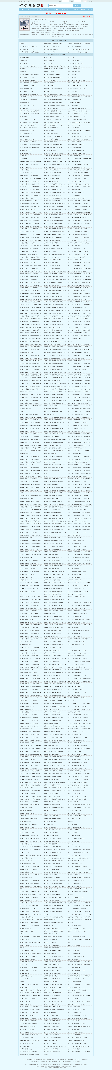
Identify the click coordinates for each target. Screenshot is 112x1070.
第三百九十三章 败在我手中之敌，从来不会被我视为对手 (57, 428)
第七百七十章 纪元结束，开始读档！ (77, 787)
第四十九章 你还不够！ (25, 102)
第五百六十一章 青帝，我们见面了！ (77, 588)
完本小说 (90, 10)
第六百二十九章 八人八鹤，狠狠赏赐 (52, 655)
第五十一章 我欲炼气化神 (74, 102)
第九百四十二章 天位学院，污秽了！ (52, 964)
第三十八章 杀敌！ (48, 91)
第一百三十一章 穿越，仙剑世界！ (52, 178)
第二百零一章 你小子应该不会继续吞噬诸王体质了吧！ (32, 245)
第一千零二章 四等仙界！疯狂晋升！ (52, 1023)
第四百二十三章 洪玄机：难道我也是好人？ (54, 456)
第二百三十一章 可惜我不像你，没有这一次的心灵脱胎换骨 (58, 274)
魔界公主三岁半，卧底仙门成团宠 (81, 1059)
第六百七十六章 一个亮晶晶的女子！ (28, 700)
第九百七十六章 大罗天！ (74, 998)
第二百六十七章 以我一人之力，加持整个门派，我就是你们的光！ (59, 307)
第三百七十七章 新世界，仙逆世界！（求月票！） (80, 411)
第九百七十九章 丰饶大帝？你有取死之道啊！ (79, 1001)
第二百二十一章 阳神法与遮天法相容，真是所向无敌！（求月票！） (36, 265)
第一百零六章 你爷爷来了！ (26, 156)
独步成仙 (72, 34)
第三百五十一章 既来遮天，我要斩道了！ (78, 386)
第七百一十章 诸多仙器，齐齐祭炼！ (77, 731)
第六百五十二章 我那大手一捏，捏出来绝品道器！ (31, 678)
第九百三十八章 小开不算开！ (27, 962)
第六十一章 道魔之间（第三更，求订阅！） (30, 113)
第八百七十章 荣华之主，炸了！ (51, 889)
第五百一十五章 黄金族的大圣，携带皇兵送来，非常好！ (57, 546)
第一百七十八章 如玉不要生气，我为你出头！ (30, 223)
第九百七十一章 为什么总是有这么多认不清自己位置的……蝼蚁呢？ (35, 995)
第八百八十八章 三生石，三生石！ (28, 908)
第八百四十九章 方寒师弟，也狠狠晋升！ (78, 866)
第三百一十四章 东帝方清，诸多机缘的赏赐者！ (55, 352)
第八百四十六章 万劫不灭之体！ (76, 863)
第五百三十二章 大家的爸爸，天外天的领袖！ (30, 563)
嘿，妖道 (77, 34)
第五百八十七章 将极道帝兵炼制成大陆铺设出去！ (31, 616)
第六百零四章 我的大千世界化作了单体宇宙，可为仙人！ (81, 630)
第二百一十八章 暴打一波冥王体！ (28, 262)
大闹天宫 (62, 1059)
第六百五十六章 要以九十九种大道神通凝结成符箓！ (56, 681)
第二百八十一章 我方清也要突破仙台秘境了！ (30, 321)
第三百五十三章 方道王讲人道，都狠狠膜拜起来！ (56, 389)
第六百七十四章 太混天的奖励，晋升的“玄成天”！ (55, 698)
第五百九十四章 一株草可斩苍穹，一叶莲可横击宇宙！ (57, 622)
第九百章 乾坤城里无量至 (50, 919)
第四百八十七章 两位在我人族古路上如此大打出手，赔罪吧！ (82, 518)
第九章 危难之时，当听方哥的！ (76, 63)
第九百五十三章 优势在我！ (26, 976)
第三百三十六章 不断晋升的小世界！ (77, 372)
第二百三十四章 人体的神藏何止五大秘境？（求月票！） (57, 276)
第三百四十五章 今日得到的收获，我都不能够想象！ (80, 380)
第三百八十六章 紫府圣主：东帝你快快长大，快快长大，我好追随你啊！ (37, 422)
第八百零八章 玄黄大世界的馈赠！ (76, 827)
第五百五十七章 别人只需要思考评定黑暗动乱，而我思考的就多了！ (60, 585)
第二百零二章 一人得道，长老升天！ (52, 245)
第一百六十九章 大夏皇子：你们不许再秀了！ (30, 215)
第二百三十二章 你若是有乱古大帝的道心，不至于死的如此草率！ (84, 274)
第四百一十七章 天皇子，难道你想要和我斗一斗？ (56, 450)
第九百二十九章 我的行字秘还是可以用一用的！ (31, 953)
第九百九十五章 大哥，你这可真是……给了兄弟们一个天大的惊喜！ (35, 1018)
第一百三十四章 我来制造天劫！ (51, 181)
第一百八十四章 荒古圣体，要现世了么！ (29, 229)
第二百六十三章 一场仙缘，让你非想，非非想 (30, 304)
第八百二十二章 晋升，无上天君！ (52, 841)
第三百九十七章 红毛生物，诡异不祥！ (77, 431)
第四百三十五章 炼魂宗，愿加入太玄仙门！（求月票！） (57, 467)
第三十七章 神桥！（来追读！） (27, 91)
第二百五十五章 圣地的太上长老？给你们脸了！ (55, 296)
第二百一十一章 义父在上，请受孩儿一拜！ (78, 254)
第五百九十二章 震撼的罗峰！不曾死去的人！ (79, 619)
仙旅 (55, 1059)
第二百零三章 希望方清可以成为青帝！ (29, 248)
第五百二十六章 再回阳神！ (26, 557)
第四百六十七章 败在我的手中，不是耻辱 (29, 501)
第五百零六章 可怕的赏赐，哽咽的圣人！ (53, 538)
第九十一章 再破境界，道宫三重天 (28, 142)
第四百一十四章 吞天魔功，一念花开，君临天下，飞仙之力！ (58, 448)
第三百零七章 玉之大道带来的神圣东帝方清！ (30, 347)
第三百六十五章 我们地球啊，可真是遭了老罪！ (55, 400)
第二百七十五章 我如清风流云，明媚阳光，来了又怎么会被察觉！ (35, 316)
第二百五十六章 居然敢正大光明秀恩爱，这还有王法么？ (81, 296)
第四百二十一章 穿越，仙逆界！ (76, 453)
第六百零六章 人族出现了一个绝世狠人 (53, 633)
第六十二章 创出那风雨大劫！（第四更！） (54, 113)
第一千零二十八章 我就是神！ (51, 49)
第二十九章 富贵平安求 (49, 83)
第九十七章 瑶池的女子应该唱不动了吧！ (29, 147)
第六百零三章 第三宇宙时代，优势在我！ (53, 630)
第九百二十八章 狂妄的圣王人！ (76, 950)
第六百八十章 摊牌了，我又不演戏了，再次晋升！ (80, 703)
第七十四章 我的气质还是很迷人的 (28, 125)
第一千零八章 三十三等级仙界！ (27, 1029)
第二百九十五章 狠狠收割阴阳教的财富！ (78, 333)
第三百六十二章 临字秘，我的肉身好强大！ (54, 397)
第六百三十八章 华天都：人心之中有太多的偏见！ (56, 664)
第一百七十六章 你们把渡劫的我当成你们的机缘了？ (56, 220)
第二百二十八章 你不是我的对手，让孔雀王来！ (55, 271)
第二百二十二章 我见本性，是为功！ (52, 265)
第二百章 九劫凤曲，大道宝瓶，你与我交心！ (79, 243)
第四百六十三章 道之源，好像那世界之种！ (78, 495)
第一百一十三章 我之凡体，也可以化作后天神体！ (56, 161)
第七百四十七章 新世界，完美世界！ (28, 768)
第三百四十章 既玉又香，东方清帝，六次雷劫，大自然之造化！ (35, 377)
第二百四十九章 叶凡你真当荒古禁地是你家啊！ (55, 290)
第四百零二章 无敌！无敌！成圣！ (52, 436)
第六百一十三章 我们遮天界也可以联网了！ (78, 639)
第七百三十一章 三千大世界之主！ (76, 751)
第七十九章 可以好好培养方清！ (27, 130)
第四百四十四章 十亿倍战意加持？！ (28, 479)
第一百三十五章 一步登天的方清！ (76, 181)
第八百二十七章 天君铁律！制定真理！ (53, 846)
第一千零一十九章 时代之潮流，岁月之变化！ (30, 1040)
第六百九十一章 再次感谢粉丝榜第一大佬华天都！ (56, 714)
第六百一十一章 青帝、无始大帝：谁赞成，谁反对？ (32, 639)
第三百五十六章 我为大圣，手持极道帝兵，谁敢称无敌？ (57, 391)
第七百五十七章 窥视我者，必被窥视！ (53, 776)
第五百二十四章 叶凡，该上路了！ (52, 554)
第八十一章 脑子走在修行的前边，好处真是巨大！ (80, 130)
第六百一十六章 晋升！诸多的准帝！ (77, 641)
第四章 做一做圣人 (24, 60)
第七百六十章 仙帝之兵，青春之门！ (52, 779)
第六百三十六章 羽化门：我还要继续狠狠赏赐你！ (80, 661)
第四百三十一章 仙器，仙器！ (27, 465)
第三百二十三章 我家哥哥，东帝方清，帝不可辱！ (56, 361)
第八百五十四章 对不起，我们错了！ (52, 872)
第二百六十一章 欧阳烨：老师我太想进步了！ (55, 302)
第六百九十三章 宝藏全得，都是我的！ (29, 717)
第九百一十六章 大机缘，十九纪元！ (77, 936)
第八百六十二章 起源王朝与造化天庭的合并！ (55, 880)
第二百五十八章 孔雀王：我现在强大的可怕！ (55, 299)
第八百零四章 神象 (48, 824)
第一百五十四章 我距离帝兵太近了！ (28, 201)
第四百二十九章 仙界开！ (50, 462)
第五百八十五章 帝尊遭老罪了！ (51, 613)
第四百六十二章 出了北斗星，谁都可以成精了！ (55, 495)
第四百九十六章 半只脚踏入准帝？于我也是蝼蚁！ (80, 526)
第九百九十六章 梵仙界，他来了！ (52, 1018)
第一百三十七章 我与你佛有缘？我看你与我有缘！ (56, 184)
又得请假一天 (23, 816)
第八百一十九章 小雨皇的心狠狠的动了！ (53, 838)
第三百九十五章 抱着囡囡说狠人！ (28, 431)
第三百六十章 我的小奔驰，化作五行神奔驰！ (79, 394)
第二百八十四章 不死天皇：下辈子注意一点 (30, 324)
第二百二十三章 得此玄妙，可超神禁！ (77, 265)
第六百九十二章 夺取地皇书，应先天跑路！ (78, 714)
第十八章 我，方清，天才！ (74, 71)
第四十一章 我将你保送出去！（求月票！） (54, 94)
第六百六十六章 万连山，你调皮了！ (77, 689)
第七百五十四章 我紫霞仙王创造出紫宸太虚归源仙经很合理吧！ (59, 773)
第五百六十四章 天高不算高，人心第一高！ (78, 591)
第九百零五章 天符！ (49, 925)
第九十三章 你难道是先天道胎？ (76, 142)
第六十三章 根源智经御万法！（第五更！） (78, 113)
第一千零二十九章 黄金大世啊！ (27, 49)
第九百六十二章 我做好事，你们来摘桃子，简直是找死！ (57, 984)
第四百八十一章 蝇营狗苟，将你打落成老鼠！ (79, 512)
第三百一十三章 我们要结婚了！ (27, 352)
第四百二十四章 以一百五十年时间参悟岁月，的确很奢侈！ (82, 456)
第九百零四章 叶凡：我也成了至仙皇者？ (29, 925)
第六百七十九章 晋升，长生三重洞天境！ (53, 703)
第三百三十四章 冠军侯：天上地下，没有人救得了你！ (32, 372)
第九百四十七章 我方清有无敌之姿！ (28, 970)
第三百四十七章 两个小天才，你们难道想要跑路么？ (56, 383)
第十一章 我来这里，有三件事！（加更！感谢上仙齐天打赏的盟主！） (60, 66)
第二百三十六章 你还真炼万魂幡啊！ (28, 279)
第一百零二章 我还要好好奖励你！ (76, 150)
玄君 (58, 1059)
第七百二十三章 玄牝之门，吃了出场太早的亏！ (31, 745)
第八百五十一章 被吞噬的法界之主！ (52, 869)
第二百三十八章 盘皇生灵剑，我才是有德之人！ (79, 279)
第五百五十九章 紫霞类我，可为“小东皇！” (30, 588)
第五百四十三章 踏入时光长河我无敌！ (77, 571)
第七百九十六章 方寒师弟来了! (51, 816)
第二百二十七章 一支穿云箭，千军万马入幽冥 (30, 271)
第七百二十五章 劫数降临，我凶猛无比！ (78, 745)
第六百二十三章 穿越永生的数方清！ (52, 650)
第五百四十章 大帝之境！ (74, 568)
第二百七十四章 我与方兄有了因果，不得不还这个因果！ (81, 313)
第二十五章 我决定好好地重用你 (27, 80)
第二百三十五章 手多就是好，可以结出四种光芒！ (80, 276)
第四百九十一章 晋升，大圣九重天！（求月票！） (31, 523)
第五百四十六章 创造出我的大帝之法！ (77, 574)
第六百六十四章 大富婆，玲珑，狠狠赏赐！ (30, 689)
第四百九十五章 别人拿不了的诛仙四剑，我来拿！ (56, 526)
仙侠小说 (35, 10)
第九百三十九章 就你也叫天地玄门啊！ (53, 962)
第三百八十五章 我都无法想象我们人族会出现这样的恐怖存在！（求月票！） (86, 420)
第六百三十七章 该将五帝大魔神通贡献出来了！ (31, 664)
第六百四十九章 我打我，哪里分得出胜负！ (30, 675)
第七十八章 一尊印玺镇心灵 (74, 128)
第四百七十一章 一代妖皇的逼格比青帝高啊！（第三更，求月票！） (60, 504)
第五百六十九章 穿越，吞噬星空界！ (77, 597)
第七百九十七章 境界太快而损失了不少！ (78, 816)
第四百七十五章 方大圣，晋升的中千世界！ (78, 507)
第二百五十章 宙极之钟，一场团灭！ (77, 290)
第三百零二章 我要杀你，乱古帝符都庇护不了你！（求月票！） (35, 341)
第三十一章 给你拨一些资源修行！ (28, 85)
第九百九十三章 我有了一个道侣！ (52, 1015)
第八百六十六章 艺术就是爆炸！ (76, 883)
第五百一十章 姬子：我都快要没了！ (77, 540)
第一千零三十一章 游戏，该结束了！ (52, 46)
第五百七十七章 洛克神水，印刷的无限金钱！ (79, 605)
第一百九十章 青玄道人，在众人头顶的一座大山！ (31, 234)
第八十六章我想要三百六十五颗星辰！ (53, 136)
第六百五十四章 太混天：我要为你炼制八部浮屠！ (80, 678)
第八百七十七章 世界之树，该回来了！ (29, 897)
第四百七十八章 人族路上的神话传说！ (77, 509)
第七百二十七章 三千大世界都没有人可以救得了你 (56, 748)
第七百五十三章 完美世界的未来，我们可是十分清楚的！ (33, 773)
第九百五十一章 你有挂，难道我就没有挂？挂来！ (56, 973)
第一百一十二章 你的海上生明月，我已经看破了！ (31, 161)
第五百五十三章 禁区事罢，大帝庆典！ (29, 582)
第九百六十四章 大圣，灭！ (26, 987)
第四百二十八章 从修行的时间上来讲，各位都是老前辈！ (33, 462)
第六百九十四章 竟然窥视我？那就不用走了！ (55, 717)
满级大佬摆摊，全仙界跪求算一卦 (65, 1061)
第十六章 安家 (23, 71)
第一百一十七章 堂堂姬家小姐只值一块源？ (78, 164)
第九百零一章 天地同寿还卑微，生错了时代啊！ (79, 919)
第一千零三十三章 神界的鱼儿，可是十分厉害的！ (80, 43)
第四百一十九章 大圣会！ (26, 453)
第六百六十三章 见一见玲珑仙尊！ (76, 686)
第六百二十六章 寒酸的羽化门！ (51, 653)
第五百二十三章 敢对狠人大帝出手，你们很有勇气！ (32, 554)
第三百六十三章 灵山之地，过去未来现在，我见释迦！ (81, 397)
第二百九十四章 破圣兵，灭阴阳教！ (52, 333)
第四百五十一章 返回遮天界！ (51, 484)
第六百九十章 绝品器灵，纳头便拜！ (28, 714)
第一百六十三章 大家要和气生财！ (28, 209)
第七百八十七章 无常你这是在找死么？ (53, 804)
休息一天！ (71, 934)
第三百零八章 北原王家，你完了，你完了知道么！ (56, 347)
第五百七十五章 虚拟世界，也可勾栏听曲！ (30, 605)
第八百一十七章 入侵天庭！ (74, 835)
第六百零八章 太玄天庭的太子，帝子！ (29, 636)
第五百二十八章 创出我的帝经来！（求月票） (79, 557)
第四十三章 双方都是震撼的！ (27, 97)
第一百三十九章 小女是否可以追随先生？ (29, 186)
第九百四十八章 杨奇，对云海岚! (52, 970)
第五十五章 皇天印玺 (24, 108)
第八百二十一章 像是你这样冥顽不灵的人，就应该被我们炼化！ (35, 841)
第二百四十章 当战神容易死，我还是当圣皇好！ (55, 282)
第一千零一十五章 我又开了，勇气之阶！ (78, 1035)
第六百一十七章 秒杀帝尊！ (26, 644)
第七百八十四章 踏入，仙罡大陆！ (52, 802)
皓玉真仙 (38, 34)
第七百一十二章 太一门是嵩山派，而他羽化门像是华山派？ (58, 734)
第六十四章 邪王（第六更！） (27, 116)
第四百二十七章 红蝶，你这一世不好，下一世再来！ (80, 459)
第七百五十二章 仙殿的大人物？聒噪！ (77, 771)
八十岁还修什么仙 (77, 1061)
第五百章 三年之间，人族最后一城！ (28, 532)
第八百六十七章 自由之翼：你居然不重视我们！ (31, 886)
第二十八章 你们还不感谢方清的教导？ (29, 83)
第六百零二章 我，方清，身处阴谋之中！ (29, 630)
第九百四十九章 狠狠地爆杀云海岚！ (77, 970)
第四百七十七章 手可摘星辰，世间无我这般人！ (55, 509)
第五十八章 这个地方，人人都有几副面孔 (29, 111)
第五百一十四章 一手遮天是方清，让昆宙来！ (30, 546)
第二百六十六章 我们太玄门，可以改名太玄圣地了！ (32, 307)
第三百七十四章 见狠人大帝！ (51, 408)
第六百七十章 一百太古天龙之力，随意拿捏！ (30, 695)
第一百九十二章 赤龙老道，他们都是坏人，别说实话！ (81, 234)
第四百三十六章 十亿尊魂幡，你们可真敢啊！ (79, 467)
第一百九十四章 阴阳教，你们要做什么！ (53, 237)
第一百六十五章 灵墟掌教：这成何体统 (77, 209)
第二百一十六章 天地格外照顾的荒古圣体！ (54, 259)
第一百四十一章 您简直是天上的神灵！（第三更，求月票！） (82, 186)
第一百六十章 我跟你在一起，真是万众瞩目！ (30, 206)
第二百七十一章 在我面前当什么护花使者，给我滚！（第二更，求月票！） (86, 310)
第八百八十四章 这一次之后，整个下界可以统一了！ (80, 903)
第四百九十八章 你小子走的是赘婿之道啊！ (54, 529)
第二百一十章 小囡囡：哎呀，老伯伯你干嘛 (54, 254)
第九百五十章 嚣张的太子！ (26, 973)
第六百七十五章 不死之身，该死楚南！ (77, 698)
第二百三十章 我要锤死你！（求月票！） (29, 274)
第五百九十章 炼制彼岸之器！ (27, 619)
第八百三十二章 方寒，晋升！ (27, 852)
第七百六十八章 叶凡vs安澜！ (27, 787)
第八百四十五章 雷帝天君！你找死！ (52, 863)
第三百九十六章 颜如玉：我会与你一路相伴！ (55, 431)
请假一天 (70, 821)
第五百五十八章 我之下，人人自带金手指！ (78, 585)
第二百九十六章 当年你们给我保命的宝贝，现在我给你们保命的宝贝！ (36, 335)
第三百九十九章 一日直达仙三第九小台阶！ (54, 434)
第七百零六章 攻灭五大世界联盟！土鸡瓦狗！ (55, 729)
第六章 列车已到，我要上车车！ (76, 60)
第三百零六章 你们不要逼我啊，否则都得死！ (79, 344)
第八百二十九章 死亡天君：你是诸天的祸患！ (30, 849)
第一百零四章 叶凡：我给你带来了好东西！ (54, 153)
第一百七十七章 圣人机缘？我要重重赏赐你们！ (79, 220)
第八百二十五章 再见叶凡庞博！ (51, 844)
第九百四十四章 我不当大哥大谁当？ (28, 967)
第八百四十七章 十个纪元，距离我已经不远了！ (31, 866)
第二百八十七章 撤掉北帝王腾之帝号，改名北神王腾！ (32, 327)
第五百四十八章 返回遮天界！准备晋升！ (53, 577)
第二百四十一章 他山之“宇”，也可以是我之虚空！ (80, 282)
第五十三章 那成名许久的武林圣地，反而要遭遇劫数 (56, 105)
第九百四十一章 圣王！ (25, 964)
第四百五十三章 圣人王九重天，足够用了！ (30, 487)
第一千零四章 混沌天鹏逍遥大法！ (28, 1026)
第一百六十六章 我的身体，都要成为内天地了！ (31, 212)
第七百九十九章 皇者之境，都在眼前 (52, 818)
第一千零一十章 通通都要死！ (27, 1032)
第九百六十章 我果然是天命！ (75, 981)
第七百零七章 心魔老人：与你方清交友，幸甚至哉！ (80, 729)
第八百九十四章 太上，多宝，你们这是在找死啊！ (31, 914)
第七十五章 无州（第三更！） (75, 125)
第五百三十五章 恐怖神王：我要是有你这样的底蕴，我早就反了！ (35, 566)
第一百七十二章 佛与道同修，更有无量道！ (30, 217)
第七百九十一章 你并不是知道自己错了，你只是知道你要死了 (82, 807)
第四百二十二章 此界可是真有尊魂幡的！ (29, 456)
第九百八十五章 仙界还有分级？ (76, 1007)
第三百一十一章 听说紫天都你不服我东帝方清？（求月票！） (58, 349)
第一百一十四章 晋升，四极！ (75, 161)
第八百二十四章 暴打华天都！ (27, 844)
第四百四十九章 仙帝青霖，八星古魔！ (77, 481)
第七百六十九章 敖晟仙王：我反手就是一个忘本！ (56, 787)
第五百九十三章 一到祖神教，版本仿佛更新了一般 (31, 622)
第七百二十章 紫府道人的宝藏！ (27, 743)
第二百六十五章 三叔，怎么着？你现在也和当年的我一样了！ (82, 304)
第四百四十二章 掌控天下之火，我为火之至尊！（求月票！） (34, 476)
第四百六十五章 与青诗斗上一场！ (52, 498)
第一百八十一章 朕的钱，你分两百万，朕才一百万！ (32, 226)
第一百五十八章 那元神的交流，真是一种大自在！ (56, 203)
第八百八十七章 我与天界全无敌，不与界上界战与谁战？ (81, 905)
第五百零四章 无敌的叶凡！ (74, 535)
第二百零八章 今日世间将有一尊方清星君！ (78, 251)
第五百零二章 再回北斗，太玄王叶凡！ (77, 532)
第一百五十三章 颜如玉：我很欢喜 (76, 198)
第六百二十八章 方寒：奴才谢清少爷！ (29, 655)
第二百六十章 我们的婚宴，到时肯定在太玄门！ (31, 302)
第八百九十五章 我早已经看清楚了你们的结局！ (79, 914)
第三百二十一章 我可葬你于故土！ (76, 358)
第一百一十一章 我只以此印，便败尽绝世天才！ (79, 158)
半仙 (62, 36)
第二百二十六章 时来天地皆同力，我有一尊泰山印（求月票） (82, 268)
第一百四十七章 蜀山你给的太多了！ (77, 192)
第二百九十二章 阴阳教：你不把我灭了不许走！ (79, 330)
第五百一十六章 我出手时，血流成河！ (77, 546)
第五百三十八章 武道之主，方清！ (28, 568)
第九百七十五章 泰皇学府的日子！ (52, 998)
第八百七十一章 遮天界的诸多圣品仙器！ (78, 889)
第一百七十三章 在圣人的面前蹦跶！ (52, 217)
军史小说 (49, 10)
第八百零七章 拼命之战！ (50, 827)
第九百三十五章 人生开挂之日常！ (28, 959)
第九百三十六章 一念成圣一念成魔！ (52, 959)
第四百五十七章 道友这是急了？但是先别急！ (55, 490)
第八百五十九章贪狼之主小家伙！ (52, 877)
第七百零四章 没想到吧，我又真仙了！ (77, 726)
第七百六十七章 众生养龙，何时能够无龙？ (78, 785)
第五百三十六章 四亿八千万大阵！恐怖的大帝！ (55, 566)
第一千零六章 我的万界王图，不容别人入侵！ (55, 1029)
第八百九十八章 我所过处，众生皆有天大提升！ (79, 917)
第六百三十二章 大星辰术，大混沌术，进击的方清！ (56, 658)
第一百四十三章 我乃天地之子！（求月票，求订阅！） (57, 189)
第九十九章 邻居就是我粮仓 (74, 147)
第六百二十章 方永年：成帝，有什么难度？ (30, 647)
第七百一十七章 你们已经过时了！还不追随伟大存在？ (32, 740)
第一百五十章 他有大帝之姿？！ (76, 195)
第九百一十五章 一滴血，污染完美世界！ (53, 936)
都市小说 (42, 10)
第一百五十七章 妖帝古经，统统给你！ (29, 203)
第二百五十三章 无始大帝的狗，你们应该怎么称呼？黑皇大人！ (83, 293)
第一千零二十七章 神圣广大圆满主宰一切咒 (78, 49)
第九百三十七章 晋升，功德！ (75, 959)
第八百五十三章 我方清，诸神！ (27, 872)
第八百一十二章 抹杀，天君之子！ (28, 832)
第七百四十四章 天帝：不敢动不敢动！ (29, 765)
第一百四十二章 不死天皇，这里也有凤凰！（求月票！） (33, 189)
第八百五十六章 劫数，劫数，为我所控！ (29, 875)
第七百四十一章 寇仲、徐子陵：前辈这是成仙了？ (31, 762)
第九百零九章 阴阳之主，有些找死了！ (77, 928)
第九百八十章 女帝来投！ (26, 1004)
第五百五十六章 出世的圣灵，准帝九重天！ (30, 585)
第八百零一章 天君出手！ (26, 821)
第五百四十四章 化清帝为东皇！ (27, 574)
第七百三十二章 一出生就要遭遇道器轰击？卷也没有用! (33, 754)
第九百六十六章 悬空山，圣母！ (51, 990)
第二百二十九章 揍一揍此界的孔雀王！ (77, 271)
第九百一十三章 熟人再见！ (50, 934)
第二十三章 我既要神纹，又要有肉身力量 (53, 77)
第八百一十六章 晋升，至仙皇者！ (52, 835)
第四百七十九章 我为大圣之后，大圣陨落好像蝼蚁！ (32, 512)
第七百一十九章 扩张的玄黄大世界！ (77, 740)
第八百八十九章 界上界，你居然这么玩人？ (54, 908)
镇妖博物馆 (82, 34)
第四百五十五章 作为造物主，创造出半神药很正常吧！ (81, 487)
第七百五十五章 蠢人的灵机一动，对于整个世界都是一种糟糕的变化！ (85, 773)
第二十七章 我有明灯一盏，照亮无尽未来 (78, 80)
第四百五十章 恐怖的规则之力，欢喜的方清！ (30, 484)
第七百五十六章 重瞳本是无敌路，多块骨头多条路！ (32, 776)
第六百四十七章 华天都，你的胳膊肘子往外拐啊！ (56, 672)
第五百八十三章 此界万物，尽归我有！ (77, 611)
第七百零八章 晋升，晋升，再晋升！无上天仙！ (31, 731)
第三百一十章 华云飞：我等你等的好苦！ (29, 349)
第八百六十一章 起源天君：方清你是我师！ (30, 880)
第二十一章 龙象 (72, 74)
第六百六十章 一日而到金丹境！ (76, 684)
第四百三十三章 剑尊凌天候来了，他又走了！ (79, 465)
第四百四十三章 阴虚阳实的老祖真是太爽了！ (79, 476)
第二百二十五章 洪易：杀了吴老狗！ (52, 268)
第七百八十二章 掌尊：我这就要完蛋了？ (78, 799)
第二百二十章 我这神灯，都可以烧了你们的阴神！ (80, 262)
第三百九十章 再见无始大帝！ (51, 425)
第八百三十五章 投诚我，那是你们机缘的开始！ (31, 855)
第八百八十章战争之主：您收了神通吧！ (29, 900)
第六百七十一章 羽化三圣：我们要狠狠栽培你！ (55, 695)
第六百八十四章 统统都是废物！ (27, 709)
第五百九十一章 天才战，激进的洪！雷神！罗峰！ (56, 619)
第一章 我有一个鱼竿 (24, 57)
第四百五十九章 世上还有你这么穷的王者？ (54, 493)
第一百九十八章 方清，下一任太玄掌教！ (78, 240)
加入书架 (85, 16)
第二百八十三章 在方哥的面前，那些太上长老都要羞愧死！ (82, 321)
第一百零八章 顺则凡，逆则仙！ (76, 156)
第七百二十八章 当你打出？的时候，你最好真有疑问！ (81, 748)
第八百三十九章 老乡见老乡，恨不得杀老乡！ (55, 858)
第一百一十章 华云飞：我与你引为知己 (53, 158)
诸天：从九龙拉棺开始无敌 (30, 1064)
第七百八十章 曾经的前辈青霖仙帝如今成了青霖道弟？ (32, 799)
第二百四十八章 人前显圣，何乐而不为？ (29, 290)
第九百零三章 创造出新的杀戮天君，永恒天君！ (55, 922)
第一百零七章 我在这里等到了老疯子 (52, 156)
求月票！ (70, 341)
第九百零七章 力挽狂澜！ (26, 928)
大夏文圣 (68, 34)
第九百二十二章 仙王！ (25, 945)
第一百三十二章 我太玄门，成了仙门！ (77, 178)
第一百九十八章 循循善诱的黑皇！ (28, 243)
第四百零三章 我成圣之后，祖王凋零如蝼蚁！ (79, 436)
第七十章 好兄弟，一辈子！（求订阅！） (29, 122)
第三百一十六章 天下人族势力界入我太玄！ (30, 355)
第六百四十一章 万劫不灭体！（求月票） (53, 667)
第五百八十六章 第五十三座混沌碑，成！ (78, 613)
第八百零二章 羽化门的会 (50, 821)
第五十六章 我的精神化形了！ (51, 108)
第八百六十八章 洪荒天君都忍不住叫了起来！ (55, 886)
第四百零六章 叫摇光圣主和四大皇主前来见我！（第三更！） (82, 439)
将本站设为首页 (22, 1)
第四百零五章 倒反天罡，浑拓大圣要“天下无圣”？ (55, 439)
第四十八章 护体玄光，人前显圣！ (76, 99)
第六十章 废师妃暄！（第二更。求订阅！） (78, 111)
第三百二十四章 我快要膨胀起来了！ (77, 361)
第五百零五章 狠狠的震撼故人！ (27, 538)
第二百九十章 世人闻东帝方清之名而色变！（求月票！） (33, 330)
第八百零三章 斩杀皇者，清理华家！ (28, 824)
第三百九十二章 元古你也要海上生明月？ (29, 428)
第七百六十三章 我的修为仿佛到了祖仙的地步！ (55, 782)
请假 (45, 813)
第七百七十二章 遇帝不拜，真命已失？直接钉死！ (56, 790)
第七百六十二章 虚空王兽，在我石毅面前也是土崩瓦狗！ (33, 782)
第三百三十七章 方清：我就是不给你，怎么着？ (31, 375)
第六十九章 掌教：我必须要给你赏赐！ (77, 119)
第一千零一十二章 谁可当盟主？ (76, 1032)
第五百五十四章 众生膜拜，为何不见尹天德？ (55, 582)
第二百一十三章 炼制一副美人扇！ (52, 257)
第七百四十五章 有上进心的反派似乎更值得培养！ (56, 765)
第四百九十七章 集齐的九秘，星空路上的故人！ (31, 529)
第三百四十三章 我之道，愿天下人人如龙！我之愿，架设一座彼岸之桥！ (37, 380)
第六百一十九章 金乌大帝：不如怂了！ (77, 644)
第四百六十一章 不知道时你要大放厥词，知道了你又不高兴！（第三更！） (37, 495)
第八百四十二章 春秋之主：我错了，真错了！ (55, 860)
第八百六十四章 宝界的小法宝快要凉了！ (29, 883)
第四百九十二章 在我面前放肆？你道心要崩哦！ (55, 523)
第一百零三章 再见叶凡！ (26, 153)
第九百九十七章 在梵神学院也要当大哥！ (78, 1018)
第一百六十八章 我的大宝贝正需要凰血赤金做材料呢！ (81, 212)
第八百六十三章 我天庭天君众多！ (76, 880)
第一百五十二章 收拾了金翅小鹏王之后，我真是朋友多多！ (58, 198)
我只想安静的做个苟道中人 (50, 34)
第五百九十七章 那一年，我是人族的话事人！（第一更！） (58, 625)
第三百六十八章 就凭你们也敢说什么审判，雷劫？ (56, 403)
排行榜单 (83, 10)
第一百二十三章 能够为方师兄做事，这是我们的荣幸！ (81, 170)
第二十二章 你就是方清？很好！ (27, 77)
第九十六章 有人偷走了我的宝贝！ (76, 144)
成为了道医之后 (53, 36)
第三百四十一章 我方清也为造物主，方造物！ (55, 377)
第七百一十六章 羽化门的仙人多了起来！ (78, 737)
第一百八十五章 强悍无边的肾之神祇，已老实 (55, 229)
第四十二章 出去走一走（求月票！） (77, 94)
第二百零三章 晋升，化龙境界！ (76, 245)
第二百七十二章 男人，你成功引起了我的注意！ (31, 313)
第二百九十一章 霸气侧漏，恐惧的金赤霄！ (54, 330)
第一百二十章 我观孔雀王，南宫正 (76, 167)
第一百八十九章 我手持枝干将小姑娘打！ (78, 231)
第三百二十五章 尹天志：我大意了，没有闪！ (30, 363)
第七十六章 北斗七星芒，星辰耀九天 (28, 128)
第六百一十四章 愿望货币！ (26, 641)
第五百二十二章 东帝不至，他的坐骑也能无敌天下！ (80, 552)
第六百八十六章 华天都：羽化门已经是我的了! (79, 709)
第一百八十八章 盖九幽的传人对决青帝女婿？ (55, 231)
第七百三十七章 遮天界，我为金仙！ (77, 757)
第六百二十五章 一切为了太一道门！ (28, 653)
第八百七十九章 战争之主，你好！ (76, 897)
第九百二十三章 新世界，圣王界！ (52, 945)
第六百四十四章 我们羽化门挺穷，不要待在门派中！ (56, 670)
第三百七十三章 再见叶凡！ (26, 408)
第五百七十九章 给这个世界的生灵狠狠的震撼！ (55, 608)
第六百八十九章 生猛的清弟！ (75, 712)
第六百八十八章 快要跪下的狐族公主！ (53, 712)
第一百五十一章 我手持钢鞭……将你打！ (29, 198)
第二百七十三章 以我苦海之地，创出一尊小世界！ (56, 313)
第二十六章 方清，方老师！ (50, 80)
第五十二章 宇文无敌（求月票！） (28, 105)
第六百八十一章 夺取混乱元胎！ (27, 706)
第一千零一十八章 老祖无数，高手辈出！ (78, 1037)
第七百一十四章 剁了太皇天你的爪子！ (29, 737)
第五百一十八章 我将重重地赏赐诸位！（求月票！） (56, 549)
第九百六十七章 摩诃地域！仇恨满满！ (77, 990)
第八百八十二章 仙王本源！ (74, 900)
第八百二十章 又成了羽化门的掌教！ (77, 838)
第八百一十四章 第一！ (73, 832)
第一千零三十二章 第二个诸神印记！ (28, 46)
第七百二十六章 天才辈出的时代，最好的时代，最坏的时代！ (34, 748)
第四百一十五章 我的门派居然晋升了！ (77, 448)
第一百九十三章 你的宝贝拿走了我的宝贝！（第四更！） (33, 237)
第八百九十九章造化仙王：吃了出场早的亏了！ (31, 919)
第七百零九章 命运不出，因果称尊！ (52, 731)
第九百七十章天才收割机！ (74, 992)
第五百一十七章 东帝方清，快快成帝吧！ (29, 549)
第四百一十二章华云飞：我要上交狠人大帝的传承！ (80, 445)
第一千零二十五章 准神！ (50, 52)
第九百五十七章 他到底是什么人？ (52, 978)
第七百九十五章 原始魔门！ (74, 813)
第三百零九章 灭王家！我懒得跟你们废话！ (78, 347)
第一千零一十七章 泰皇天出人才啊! (52, 1037)
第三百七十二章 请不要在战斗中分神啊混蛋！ (79, 406)
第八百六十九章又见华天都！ (75, 886)
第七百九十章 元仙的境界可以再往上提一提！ (55, 807)
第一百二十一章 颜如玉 (25, 170)
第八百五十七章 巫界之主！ (50, 875)
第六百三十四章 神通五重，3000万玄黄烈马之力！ (32, 661)
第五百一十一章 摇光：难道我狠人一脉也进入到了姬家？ (33, 543)
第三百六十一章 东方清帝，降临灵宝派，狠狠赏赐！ (32, 397)
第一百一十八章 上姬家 (25, 167)
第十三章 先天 (23, 69)
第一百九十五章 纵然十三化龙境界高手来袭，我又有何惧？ (82, 237)
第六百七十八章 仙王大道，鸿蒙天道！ (29, 703)
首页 (22, 10)
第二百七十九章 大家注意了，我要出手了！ (54, 318)
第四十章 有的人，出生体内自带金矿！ (29, 94)
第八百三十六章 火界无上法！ (51, 855)
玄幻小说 (29, 10)
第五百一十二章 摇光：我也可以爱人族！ (53, 543)
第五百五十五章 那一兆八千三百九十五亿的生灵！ (80, 582)
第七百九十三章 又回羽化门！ (75, 810)
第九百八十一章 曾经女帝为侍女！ (52, 1004)
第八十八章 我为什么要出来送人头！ (28, 139)
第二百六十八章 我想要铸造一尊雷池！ (77, 307)
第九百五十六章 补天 (24, 978)
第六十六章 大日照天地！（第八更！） (77, 116)
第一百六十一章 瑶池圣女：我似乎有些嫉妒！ (55, 206)
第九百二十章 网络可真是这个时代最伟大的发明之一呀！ (33, 942)
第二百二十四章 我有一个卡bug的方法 (29, 268)
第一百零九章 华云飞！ (25, 158)
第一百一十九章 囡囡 (49, 167)
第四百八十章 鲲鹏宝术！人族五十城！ (53, 512)
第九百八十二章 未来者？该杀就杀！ (77, 1004)
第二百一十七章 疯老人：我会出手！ (77, 259)
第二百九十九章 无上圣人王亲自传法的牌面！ (30, 338)
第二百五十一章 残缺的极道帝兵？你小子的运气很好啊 (32, 293)
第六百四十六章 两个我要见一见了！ (28, 672)
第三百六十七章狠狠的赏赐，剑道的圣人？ (30, 403)
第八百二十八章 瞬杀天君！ (74, 846)
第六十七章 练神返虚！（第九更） (28, 119)
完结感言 (69, 23)
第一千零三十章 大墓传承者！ (75, 46)
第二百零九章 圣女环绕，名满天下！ (28, 254)
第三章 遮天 (71, 57)
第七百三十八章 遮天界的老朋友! (27, 759)
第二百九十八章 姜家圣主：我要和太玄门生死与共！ (80, 335)
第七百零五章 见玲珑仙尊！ (26, 729)
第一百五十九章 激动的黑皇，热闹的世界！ (78, 203)
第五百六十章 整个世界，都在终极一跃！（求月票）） (57, 588)
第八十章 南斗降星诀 (49, 130)
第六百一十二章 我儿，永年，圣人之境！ (53, 639)
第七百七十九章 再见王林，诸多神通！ (77, 796)
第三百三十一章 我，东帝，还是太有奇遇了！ (30, 369)
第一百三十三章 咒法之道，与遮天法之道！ (30, 181)
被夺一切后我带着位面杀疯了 (52, 1061)
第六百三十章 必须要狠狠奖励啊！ (76, 655)
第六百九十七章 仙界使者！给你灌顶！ (53, 720)
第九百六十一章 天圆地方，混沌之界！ (29, 984)
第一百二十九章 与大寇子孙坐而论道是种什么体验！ (80, 175)
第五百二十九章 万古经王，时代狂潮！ (29, 560)
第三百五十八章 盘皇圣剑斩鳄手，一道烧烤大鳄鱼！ (32, 394)
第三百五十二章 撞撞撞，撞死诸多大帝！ (29, 389)
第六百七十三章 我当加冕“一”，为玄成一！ (30, 698)
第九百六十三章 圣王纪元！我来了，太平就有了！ (31, 990)
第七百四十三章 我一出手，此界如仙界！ (78, 762)
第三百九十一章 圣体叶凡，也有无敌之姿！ (78, 425)
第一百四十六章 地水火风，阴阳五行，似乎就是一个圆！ (57, 192)
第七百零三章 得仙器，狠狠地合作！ (52, 726)
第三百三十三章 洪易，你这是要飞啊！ (77, 369)
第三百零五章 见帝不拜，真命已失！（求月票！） (56, 344)
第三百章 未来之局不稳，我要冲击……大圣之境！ (55, 338)
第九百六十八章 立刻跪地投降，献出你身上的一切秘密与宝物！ (35, 992)
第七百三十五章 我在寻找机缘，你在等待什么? (31, 757)
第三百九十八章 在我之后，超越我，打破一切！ (31, 434)
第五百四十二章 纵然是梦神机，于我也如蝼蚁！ (55, 571)
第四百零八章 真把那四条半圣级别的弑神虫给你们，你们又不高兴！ (60, 442)
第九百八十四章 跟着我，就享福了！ (52, 1007)
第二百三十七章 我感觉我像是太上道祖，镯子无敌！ (56, 279)
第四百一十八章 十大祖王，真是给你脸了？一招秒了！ (81, 450)
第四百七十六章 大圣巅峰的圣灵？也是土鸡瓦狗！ (31, 509)
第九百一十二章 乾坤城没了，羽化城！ (77, 931)
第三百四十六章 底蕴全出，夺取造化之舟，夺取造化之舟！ (34, 383)
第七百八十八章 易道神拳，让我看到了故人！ (79, 804)
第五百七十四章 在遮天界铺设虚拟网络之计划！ (79, 602)
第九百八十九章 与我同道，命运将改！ (29, 1012)
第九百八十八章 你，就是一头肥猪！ (77, 1009)
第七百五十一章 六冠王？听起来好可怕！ (53, 771)
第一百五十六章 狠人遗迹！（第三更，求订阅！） (80, 201)
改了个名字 (71, 700)
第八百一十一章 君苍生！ (74, 830)
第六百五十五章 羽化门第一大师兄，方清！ (30, 681)
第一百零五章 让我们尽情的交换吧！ (77, 153)
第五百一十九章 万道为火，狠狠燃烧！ (77, 549)
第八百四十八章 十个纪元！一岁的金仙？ (53, 866)
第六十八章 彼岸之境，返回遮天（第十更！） (55, 119)
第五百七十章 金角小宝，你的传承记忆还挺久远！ (31, 599)
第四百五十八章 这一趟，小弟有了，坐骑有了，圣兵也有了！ (82, 490)
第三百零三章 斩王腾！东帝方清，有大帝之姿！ (55, 341)
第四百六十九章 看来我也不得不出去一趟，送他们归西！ (81, 501)
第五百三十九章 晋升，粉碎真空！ (52, 568)
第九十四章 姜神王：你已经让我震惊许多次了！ (31, 144)
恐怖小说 (69, 10)
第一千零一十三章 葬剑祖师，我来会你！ (29, 1035)
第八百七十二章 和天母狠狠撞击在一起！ (29, 891)
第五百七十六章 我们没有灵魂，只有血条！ (54, 605)
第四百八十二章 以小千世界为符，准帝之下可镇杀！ (32, 515)
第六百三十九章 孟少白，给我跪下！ (77, 664)
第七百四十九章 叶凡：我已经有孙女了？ (78, 768)
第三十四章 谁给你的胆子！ (26, 88)
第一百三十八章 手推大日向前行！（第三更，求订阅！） (81, 184)
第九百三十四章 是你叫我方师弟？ (76, 956)
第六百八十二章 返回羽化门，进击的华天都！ (55, 706)
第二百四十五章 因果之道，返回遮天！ (29, 288)
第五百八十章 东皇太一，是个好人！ (77, 608)
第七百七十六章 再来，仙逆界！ (76, 793)
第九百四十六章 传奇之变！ (74, 967)
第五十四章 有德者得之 (73, 105)
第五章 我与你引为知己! (49, 60)
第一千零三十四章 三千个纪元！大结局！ (53, 43)
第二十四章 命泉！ (72, 77)
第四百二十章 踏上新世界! (50, 453)
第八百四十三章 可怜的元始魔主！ (76, 860)
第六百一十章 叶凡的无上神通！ (76, 636)
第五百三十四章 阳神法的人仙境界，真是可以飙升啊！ (81, 563)
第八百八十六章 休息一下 (26, 903)
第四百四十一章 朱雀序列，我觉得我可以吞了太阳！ (80, 473)
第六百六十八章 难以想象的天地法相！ (53, 692)
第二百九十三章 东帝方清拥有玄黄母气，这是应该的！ (32, 333)
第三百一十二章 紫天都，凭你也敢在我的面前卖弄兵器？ (81, 349)
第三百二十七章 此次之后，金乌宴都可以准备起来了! (80, 363)
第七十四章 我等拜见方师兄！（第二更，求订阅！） (56, 125)
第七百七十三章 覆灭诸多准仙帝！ (76, 790)
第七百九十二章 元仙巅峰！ (50, 810)
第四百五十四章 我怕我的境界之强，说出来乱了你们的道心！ (58, 487)
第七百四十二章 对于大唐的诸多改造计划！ (54, 762)
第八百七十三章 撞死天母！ (50, 891)
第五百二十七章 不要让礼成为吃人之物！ (53, 557)
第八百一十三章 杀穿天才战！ (51, 832)
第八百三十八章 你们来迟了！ (27, 858)
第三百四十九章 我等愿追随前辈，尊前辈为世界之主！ (32, 386)
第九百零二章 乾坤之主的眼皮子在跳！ (29, 922)
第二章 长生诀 (47, 57)
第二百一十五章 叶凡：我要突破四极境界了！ (30, 259)
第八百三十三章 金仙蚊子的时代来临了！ (53, 852)
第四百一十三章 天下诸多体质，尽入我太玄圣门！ (31, 448)
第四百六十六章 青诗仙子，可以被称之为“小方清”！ (80, 498)
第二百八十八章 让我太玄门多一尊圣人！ (53, 327)
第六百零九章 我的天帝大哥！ (51, 636)
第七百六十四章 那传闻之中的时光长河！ (78, 782)
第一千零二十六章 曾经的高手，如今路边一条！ (31, 52)
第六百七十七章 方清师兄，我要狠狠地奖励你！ (55, 700)
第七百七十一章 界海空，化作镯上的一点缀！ (30, 790)
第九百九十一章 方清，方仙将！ (76, 1012)
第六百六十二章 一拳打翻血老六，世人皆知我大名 (56, 686)
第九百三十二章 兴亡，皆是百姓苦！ (28, 956)
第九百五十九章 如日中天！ (50, 981)
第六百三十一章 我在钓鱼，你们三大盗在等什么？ (31, 658)
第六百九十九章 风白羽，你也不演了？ (29, 723)
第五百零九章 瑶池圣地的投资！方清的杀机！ (55, 540)
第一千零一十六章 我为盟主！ (27, 1037)
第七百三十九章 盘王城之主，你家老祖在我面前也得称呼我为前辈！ (60, 759)
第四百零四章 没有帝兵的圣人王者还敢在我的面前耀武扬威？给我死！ (36, 439)
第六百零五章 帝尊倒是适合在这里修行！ (29, 633)
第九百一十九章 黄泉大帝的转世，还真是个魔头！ (80, 939)
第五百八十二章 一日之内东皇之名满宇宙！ (54, 611)
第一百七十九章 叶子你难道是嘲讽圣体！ (53, 223)
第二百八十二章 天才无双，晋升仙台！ (53, 321)
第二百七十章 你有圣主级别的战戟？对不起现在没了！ (57, 310)
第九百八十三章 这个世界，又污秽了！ (29, 1007)
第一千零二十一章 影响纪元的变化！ (77, 1040)
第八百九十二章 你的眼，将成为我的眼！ (53, 911)
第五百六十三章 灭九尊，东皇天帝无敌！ (53, 591)
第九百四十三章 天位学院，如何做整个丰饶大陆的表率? (81, 964)
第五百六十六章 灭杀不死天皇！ (76, 594)
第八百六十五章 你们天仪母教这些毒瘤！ (53, 883)
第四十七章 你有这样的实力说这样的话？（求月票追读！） (58, 99)
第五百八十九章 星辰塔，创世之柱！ (77, 616)
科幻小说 (63, 10)
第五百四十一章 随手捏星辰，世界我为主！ (30, 571)
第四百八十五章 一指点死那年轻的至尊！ (29, 518)
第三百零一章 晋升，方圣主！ (75, 338)
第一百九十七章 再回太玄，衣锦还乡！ (53, 240)
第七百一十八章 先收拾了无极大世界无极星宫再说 (56, 740)
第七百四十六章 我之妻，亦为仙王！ (77, 765)
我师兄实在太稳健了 (61, 34)
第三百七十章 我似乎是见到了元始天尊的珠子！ (31, 406)
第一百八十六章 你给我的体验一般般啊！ (78, 229)
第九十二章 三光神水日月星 (50, 142)
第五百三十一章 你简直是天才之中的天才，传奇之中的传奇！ (82, 560)
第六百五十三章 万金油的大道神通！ (52, 678)
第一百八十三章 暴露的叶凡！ (75, 226)
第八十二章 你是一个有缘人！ (27, 133)
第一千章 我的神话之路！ (74, 1021)
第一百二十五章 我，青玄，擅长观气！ (53, 172)
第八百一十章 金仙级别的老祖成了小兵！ (53, 830)
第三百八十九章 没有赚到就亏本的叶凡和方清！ (31, 425)
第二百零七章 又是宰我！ (50, 251)
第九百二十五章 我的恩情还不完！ (52, 948)
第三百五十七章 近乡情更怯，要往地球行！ (78, 391)
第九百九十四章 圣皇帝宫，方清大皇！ (77, 1015)
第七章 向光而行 (23, 63)
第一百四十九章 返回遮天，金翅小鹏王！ (53, 195)
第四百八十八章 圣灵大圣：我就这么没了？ (30, 521)
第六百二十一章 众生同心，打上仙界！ (53, 647)
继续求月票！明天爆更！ (50, 414)
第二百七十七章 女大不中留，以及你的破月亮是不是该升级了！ (83, 316)
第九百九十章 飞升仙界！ (50, 1012)
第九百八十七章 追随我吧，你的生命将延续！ (55, 1009)
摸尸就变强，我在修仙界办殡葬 (47, 1059)
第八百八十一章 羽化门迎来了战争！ (52, 900)
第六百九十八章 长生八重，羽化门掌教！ (78, 720)
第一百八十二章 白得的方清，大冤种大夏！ (54, 226)
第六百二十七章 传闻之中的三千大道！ (77, 653)
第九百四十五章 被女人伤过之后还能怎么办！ (55, 967)
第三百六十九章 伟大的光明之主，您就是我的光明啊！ (81, 403)
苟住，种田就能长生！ (69, 1059)
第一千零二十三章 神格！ (50, 1043)
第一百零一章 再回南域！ (50, 150)
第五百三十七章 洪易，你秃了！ (76, 566)
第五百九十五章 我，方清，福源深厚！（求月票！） (80, 622)
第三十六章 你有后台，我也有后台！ (77, 88)
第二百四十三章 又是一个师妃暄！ (52, 285)
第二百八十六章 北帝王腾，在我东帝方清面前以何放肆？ (81, 324)
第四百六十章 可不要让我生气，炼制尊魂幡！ (79, 493)
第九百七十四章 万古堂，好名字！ (28, 998)
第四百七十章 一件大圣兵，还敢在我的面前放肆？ (31, 504)
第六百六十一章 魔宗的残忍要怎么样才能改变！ (31, 686)
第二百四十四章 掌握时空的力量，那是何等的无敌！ (80, 285)
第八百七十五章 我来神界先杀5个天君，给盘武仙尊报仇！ (33, 894)
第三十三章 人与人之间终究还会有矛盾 (77, 85)
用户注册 (91, 1)
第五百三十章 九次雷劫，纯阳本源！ (52, 560)
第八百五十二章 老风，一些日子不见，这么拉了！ (80, 869)
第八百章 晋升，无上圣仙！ (74, 818)
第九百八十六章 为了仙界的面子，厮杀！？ (30, 1009)
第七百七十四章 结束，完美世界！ (28, 793)
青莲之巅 (42, 34)
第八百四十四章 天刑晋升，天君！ (28, 863)
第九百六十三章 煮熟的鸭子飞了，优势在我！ (79, 984)
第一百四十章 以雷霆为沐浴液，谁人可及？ (54, 186)
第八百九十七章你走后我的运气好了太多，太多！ (55, 917)
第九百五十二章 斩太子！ (74, 973)
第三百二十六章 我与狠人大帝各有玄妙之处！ (55, 363)
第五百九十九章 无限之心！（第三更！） (29, 627)
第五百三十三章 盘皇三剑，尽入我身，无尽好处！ (56, 563)
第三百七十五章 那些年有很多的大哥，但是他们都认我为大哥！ (83, 408)
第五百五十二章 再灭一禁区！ (75, 580)
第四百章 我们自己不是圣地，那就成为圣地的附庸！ (80, 434)
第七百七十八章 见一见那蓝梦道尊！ (52, 796)
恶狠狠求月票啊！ (48, 535)
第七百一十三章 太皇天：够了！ (76, 734)
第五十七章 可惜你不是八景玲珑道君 (77, 108)
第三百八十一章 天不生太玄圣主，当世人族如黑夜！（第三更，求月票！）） (62, 417)
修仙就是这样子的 (89, 34)
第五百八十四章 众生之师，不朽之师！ (29, 613)
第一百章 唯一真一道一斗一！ (27, 150)
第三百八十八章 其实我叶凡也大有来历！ (78, 422)
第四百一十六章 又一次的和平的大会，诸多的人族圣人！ (33, 450)
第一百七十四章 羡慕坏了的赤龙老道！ (77, 217)
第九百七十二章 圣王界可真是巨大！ (52, 995)
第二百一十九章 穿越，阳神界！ (51, 262)
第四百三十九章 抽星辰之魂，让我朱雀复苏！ (79, 470)
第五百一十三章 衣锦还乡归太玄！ (76, 543)
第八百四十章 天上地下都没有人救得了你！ (78, 858)
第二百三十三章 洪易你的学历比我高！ (29, 276)
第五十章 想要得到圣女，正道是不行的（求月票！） (56, 102)
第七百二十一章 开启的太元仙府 (51, 743)
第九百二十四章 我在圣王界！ (75, 945)
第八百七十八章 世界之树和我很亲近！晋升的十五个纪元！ (58, 897)
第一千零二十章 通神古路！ (50, 1040)
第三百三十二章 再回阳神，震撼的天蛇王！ (54, 369)
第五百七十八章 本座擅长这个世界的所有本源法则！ (32, 608)
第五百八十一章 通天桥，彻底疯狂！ (28, 611)
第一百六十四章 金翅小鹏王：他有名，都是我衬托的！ (57, 209)
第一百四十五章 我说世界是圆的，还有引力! (30, 192)
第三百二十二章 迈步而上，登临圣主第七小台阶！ (31, 361)
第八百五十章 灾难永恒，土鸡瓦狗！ (28, 869)
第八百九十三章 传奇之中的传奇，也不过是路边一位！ (81, 911)
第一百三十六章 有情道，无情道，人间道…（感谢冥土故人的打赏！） (36, 184)
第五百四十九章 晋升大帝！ (74, 577)
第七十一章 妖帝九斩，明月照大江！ (52, 122)
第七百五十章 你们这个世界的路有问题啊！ (30, 771)
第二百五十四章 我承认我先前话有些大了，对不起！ (32, 296)
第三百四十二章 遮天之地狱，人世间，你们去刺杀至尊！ (81, 377)
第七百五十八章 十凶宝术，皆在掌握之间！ (78, 776)
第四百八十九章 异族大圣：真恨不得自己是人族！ (56, 521)
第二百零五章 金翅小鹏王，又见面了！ (77, 248)
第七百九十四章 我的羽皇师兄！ (27, 813)
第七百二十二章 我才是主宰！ (75, 743)
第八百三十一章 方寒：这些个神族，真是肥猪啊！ (80, 849)
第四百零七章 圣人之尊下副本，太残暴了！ (30, 442)
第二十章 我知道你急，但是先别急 (52, 74)
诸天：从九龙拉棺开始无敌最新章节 (34, 16)
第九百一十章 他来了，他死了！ (27, 931)
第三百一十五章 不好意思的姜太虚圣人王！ (78, 352)
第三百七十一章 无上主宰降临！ (51, 406)
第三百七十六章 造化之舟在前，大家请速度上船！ (56, 411)
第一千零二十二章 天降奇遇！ (27, 1043)
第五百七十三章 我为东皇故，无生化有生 (53, 602)
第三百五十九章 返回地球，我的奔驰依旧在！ (55, 394)
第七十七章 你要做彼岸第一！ (51, 128)
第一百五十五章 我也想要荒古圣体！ (52, 201)
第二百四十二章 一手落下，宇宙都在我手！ (30, 285)
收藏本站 (30, 1)
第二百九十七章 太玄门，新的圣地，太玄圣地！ (55, 335)
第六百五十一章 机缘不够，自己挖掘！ (77, 675)
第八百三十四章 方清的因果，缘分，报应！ (78, 852)
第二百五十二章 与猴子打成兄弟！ (52, 293)
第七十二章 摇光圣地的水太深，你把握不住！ (79, 122)
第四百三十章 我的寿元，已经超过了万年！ (78, 462)
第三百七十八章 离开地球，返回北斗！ (29, 414)
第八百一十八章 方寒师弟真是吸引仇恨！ (29, 838)
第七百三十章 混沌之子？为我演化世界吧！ (54, 751)
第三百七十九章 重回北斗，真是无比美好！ (78, 414)
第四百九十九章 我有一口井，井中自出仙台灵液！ (80, 529)
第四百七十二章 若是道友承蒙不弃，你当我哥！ (79, 504)
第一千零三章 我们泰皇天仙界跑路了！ (77, 1023)
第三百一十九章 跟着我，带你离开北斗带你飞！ (31, 358)
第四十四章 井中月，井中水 (50, 97)
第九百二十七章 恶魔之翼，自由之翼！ (53, 950)
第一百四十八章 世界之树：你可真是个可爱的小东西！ (32, 195)
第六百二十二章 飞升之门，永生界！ (28, 650)
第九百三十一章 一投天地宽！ (75, 953)
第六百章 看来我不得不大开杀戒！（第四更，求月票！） (57, 627)
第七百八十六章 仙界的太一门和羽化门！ (29, 804)
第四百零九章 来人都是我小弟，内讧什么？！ (79, 442)
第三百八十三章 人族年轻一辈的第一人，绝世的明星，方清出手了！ (36, 420)
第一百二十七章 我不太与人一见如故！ (29, 175)
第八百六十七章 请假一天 (74, 875)
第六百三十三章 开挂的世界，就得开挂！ (78, 658)
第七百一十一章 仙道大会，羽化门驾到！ (29, 734)
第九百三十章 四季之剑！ (50, 953)
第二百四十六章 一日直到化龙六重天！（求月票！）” (56, 288)
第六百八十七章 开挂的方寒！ (27, 712)
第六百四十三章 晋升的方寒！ (27, 670)
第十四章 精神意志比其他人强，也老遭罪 (53, 69)
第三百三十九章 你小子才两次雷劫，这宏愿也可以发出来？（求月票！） (85, 375)
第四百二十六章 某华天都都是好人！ (52, 459)
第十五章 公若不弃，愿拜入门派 (76, 69)
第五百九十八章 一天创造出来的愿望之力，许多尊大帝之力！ (82, 625)
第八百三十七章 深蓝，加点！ (75, 855)
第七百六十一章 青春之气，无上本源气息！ (78, 779)
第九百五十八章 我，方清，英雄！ (76, 978)
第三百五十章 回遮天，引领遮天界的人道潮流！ (55, 386)
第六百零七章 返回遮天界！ (74, 633)
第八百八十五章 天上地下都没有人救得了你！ (30, 905)
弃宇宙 (33, 34)
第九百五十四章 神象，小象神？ (51, 976)
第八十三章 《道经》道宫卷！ (51, 133)
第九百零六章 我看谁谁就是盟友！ (76, 925)
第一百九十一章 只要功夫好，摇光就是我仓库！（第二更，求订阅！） (60, 234)
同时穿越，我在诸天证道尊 (26, 810)
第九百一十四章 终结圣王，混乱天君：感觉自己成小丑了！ (34, 936)
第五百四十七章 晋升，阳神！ (27, 577)
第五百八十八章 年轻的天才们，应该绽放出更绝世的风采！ (58, 616)
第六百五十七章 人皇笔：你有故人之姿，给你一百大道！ (81, 681)
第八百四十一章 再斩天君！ (26, 860)
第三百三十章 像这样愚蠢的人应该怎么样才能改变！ (80, 366)
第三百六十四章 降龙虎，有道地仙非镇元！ (30, 400)
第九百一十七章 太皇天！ (26, 939)
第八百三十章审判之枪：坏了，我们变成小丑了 (55, 849)
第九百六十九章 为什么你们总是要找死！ (53, 992)
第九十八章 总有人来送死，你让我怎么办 (53, 147)
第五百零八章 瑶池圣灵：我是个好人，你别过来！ (31, 540)
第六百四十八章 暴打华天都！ (75, 672)
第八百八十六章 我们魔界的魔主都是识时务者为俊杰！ (57, 905)
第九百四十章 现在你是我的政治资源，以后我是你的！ (81, 962)
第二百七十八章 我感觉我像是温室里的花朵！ (30, 318)
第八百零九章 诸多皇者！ (26, 830)
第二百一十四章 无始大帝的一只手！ (77, 257)
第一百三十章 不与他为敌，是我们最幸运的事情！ (31, 178)
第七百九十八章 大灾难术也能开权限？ (29, 818)
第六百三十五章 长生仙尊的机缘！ (52, 661)
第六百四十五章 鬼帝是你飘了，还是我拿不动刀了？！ (81, 670)
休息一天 (70, 894)
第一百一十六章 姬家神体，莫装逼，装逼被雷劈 (55, 164)
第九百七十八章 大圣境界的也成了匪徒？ (53, 1001)
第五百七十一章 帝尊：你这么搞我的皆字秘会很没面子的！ (58, 599)
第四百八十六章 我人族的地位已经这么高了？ (55, 518)
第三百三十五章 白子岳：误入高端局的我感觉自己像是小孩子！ (59, 372)
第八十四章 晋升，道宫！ (74, 133)
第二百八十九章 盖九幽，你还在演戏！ (77, 327)
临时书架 (76, 10)
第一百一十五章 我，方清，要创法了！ (29, 164)
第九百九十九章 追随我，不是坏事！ (52, 1021)
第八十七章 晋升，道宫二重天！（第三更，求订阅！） (81, 136)
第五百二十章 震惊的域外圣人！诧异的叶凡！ (30, 552)
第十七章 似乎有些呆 (49, 71)
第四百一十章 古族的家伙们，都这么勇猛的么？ (31, 445)
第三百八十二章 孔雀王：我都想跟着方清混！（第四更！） (82, 417)
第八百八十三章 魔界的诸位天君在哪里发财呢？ (55, 903)
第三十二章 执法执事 (49, 85)
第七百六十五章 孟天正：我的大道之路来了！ (30, 785)
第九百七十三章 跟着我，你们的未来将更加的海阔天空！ (81, 995)
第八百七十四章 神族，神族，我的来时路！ (78, 891)
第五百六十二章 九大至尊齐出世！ (28, 591)
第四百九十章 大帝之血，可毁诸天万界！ (78, 521)
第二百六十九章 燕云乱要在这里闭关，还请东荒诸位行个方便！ (35, 310)
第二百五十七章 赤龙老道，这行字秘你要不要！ (31, 299)
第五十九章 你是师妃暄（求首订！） (52, 111)
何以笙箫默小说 (32, 5)
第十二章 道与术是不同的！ (74, 66)
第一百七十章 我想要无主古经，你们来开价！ (55, 215)
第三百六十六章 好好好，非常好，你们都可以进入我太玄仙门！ (83, 400)
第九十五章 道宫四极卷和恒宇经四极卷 (53, 144)
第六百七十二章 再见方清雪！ (75, 695)
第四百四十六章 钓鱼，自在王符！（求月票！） (79, 479)
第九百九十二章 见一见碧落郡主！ (28, 1015)
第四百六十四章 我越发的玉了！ (27, 498)
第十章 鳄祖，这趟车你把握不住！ (28, 66)
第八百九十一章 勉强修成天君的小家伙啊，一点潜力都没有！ (34, 911)
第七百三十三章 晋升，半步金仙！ (52, 754)
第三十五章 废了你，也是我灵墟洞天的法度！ (55, 88)
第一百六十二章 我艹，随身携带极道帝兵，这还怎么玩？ (81, 206)
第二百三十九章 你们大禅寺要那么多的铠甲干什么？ (32, 282)
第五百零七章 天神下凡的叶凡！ (76, 538)
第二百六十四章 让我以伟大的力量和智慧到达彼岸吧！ (57, 304)
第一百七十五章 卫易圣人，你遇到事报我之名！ (31, 220)
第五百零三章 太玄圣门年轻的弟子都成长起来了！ (31, 535)
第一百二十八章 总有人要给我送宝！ (52, 175)
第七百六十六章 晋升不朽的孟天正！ (52, 785)
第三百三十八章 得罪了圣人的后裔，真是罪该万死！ (56, 375)
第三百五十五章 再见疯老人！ (27, 391)
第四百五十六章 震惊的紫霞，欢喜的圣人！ (30, 490)
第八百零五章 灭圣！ (73, 824)
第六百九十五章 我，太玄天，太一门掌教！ (78, 717)
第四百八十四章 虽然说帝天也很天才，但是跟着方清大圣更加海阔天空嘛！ (86, 515)
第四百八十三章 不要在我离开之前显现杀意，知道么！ (57, 515)
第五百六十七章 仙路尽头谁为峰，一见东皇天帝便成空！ (33, 597)
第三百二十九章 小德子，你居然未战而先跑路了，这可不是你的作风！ (60, 366)
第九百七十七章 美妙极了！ (26, 1001)
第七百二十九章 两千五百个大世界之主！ (29, 751)
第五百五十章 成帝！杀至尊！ (27, 580)
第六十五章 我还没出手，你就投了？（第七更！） (56, 116)
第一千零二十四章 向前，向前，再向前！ (78, 52)
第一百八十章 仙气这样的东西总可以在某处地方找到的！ (81, 223)
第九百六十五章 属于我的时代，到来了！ (53, 987)
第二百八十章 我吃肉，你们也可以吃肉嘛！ (78, 318)
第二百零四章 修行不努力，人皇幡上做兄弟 (54, 248)
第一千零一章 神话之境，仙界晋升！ (28, 1023)
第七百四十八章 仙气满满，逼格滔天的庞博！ (55, 768)
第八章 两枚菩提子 (48, 63)
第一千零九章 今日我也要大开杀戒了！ (77, 1029)
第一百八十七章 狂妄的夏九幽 (27, 231)
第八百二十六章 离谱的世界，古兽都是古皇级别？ (31, 846)
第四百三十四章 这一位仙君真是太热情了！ (30, 467)
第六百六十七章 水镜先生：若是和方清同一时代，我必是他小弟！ (35, 692)
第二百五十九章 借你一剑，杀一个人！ (77, 299)
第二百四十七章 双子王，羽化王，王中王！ (78, 288)
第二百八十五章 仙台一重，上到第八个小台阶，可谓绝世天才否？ (59, 324)
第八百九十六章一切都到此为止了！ (28, 917)
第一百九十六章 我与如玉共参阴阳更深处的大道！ (31, 240)
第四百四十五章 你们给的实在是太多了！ (53, 479)
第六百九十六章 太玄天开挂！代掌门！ (29, 720)
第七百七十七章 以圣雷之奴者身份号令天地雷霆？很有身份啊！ (35, 796)
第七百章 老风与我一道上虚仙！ (51, 723)
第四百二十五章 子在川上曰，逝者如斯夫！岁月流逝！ (32, 459)
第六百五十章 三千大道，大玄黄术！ (52, 675)
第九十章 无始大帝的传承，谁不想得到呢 (78, 139)
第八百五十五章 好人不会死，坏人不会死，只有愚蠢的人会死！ (83, 872)
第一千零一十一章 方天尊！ (50, 1032)
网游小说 (56, 10)
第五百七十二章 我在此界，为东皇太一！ (29, 602)
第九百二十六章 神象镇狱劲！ (27, 950)
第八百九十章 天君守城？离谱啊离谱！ (77, 908)
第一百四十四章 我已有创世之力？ (76, 189)
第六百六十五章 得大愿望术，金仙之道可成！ (55, 689)
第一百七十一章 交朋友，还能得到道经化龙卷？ (79, 215)
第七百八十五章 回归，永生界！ (76, 802)
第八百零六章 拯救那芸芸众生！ (27, 827)
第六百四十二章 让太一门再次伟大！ (77, 667)
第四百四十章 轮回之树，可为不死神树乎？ (30, 473)
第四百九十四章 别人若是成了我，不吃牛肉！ (30, 526)
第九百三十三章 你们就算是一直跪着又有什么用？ (56, 956)
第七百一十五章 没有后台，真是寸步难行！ (54, 737)
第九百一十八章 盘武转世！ (50, 939)
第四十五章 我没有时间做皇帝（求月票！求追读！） (80, 97)
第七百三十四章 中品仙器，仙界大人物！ (78, 754)
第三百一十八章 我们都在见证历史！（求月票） (79, 355)
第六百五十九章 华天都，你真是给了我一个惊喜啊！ (56, 684)
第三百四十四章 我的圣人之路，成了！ (53, 380)
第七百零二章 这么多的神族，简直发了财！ (30, 726)
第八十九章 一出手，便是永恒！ (51, 139)
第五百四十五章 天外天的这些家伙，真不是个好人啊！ (57, 574)
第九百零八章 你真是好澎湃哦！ (51, 928)
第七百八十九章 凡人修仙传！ (27, 807)
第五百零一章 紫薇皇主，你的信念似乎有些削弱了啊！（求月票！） (60, 532)
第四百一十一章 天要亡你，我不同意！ (53, 445)
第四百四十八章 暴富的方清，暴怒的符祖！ (54, 481)
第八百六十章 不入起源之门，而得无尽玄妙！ (79, 877)
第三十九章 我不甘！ (73, 91)
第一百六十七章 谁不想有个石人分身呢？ (53, 212)
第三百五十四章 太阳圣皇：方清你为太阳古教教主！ (80, 389)
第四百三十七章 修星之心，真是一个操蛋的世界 (31, 470)
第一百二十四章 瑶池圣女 (26, 172)
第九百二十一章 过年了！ (50, 942)
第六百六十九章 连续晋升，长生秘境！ (77, 692)
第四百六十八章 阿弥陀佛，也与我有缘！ (53, 501)
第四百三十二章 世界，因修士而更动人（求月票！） (56, 465)
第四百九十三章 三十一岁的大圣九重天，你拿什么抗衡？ (81, 523)
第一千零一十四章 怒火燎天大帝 (51, 1035)
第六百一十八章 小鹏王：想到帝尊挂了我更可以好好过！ (57, 644)
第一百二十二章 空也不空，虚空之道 (52, 170)
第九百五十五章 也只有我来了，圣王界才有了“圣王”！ (81, 976)
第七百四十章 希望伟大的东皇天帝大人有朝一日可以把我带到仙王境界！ (85, 759)
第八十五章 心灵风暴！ (25, 136)
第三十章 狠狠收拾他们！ (74, 83)
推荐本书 (91, 16)
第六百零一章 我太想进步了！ (75, 627)
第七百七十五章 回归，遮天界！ (51, 793)
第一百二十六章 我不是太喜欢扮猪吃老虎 (78, 172)
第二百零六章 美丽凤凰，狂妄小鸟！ (28, 251)
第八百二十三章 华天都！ (74, 841)
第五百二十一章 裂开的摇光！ (51, 552)
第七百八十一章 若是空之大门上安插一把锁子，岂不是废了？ (58, 799)
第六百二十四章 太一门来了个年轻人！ (77, 650)
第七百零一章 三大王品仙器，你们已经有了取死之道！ (81, 723)
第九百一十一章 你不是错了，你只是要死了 (54, 931)
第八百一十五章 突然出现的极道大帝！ (29, 835)
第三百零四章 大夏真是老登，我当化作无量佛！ (31, 344)
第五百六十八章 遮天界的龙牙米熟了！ (53, 597)
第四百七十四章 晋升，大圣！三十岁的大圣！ (55, 507)
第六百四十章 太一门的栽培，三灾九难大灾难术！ (31, 667)
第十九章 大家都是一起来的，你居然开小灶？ (30, 74)
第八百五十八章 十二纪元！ (26, 877)
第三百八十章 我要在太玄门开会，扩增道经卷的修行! (32, 417)
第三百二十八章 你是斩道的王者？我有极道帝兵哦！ (32, 366)
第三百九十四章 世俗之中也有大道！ (77, 428)
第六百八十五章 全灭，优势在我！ (52, 709)
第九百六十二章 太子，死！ (74, 987)
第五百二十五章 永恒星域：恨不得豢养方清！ (79, 554)
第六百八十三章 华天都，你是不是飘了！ (78, 706)
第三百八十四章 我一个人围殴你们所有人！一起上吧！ (57, 420)
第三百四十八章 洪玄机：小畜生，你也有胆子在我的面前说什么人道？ (85, 383)
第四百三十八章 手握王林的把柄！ (52, 470)
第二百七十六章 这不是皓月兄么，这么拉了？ (55, 316)
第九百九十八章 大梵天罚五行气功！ (28, 1021)
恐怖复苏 (59, 36)
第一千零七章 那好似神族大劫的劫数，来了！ (79, 1026)
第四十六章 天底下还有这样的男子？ (28, 99)
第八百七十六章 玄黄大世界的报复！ (52, 894)
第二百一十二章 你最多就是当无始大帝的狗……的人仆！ (33, 257)
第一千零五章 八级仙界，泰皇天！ (52, 1026)
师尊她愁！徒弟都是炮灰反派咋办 (38, 1061)
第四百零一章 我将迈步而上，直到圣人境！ (30, 436)
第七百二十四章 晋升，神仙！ (51, 745)
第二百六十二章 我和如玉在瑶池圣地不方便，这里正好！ (81, 302)
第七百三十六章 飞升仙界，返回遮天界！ (53, 757)
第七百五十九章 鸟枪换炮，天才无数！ (29, 779)
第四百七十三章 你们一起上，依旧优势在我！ (30, 507)
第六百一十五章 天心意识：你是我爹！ (53, 641)
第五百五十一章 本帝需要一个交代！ (52, 580)
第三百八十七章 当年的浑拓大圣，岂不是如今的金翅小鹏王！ (58, 422)
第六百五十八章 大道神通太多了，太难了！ (30, 684)
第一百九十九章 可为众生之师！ (51, 243)
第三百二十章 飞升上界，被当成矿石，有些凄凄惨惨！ (57, 358)
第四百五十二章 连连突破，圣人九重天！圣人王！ (80, 484)
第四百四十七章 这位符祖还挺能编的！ (29, 481)
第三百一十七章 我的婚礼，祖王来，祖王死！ (55, 355)
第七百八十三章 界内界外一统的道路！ (29, 802)
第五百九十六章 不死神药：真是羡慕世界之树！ (31, 625)
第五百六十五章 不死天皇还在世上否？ (53, 594)
